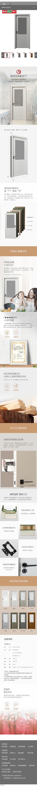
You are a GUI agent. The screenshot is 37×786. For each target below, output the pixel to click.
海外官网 (30, 753)
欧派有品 (13, 765)
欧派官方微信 (6, 772)
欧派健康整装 (22, 765)
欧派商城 (5, 753)
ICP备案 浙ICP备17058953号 (11, 775)
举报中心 (13, 753)
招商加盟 (13, 746)
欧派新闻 (5, 759)
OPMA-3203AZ (6, 7)
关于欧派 (13, 759)
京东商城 (5, 765)
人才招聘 (30, 746)
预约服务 (5, 746)
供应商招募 (21, 746)
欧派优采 (32, 765)
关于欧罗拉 (21, 759)
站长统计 (2, 785)
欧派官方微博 (17, 772)
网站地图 (21, 753)
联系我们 (5, 744)
